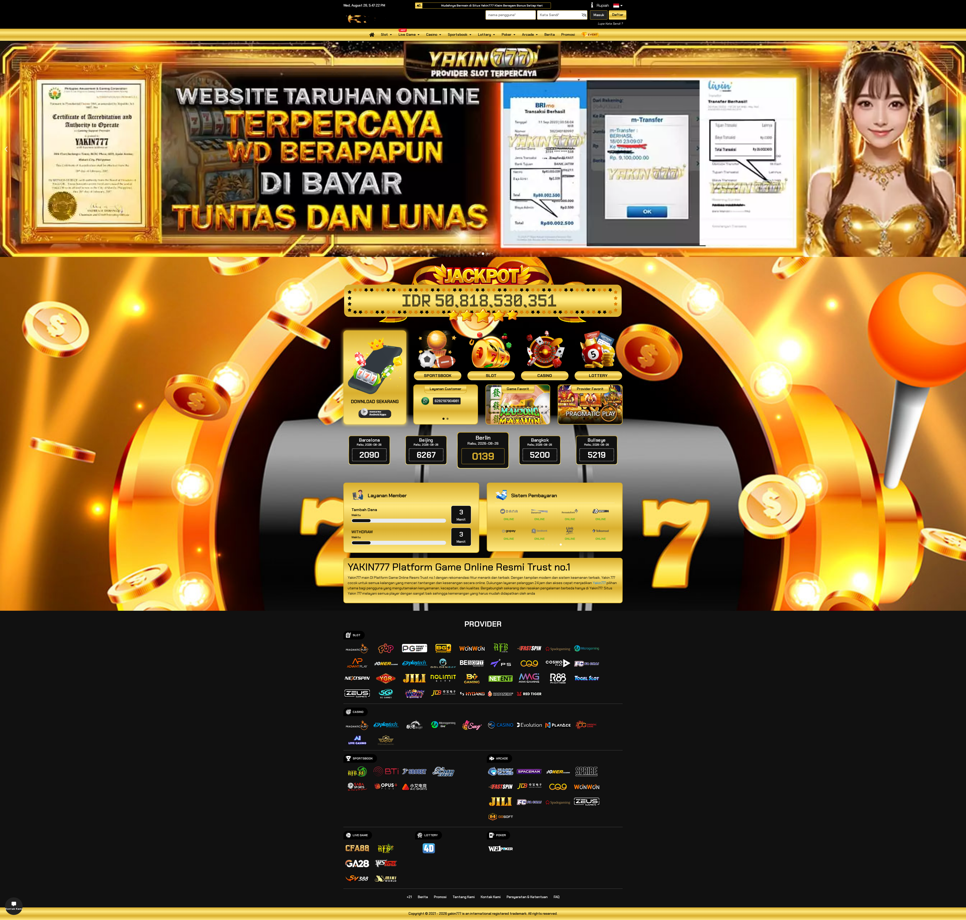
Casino (431, 34)
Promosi (568, 34)
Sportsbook (457, 34)
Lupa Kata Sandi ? (610, 24)
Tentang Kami (464, 897)
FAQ (556, 897)
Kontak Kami (491, 897)
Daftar (617, 14)
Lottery (484, 34)
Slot (384, 34)
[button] (960, 149)
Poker (506, 34)
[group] (590, 404)
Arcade (528, 34)
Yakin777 (599, 583)
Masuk (598, 15)
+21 (409, 897)
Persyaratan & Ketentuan (527, 897)
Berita (549, 34)
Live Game (407, 34)
